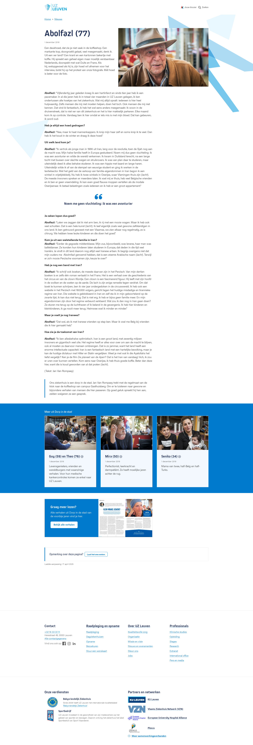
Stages (173, 641)
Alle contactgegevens (55, 638)
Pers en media (177, 660)
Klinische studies (178, 632)
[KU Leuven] (137, 699)
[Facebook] (64, 643)
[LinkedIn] (74, 643)
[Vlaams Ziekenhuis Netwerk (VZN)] (137, 709)
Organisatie (134, 636)
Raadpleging (92, 632)
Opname (90, 641)
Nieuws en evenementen (140, 646)
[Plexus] (137, 728)
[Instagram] (69, 643)
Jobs (130, 655)
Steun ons (133, 651)
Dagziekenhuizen (95, 636)
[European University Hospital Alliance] (137, 718)
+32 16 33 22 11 (52, 632)
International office (179, 655)
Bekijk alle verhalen (64, 524)
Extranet (174, 651)
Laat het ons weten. (96, 554)
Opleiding (175, 636)
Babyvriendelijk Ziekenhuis (75, 705)
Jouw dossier (190, 7)
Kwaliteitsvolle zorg (137, 632)
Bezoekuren (92, 646)
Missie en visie (135, 641)
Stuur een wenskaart (96, 651)
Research (174, 646)
